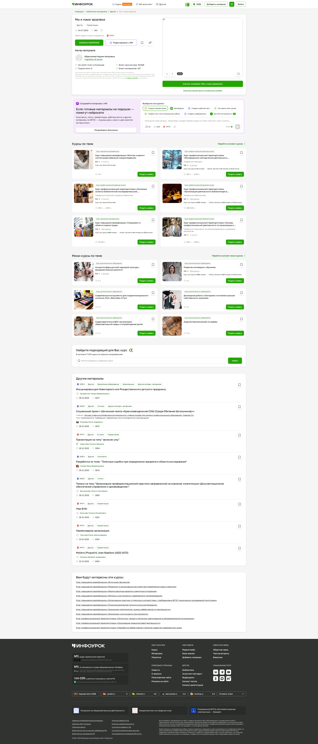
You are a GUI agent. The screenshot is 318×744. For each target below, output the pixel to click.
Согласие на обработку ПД (121, 727)
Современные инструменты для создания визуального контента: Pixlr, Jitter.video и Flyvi (121, 296)
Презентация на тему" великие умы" (97, 439)
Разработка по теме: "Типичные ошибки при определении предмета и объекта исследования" (131, 461)
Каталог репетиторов (192, 685)
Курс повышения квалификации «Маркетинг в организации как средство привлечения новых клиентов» (126, 586)
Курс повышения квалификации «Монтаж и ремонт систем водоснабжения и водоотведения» (120, 156)
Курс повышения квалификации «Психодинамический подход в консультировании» (116, 605)
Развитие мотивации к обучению (200, 267)
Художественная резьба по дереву (200, 322)
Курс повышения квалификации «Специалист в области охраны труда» (118, 224)
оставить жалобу (132, 78)
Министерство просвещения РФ (83, 734)
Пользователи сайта (161, 677)
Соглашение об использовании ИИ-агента (126, 734)
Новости (156, 670)
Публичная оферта (78, 727)
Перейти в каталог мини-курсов (227, 255)
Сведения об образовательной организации (87, 720)
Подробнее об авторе (93, 59)
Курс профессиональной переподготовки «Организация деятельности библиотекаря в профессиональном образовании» (205, 191)
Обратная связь (220, 649)
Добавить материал (191, 657)
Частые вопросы (221, 653)
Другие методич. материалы (149, 384)
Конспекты (102, 456)
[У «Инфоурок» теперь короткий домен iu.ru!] (82, 4)
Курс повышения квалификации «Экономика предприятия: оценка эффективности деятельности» (123, 609)
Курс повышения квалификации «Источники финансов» (103, 582)
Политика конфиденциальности (123, 724)
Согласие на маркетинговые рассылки (125, 730)
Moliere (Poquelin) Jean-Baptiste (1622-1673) (102, 552)
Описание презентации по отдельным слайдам (202, 90)
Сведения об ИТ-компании (81, 724)
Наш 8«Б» (81, 508)
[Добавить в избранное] (142, 43)
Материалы (157, 653)
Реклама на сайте (160, 681)
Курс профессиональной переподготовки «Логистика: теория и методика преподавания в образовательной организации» (135, 618)
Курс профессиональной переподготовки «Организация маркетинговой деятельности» (118, 623)
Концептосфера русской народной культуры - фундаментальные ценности (117, 268)
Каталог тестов (189, 681)
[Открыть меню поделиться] (150, 43)
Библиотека (188, 670)
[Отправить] (237, 126)
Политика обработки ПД (120, 720)
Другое (79, 25)
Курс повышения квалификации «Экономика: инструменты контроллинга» (112, 614)
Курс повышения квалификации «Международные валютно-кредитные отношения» (116, 591)
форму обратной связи (232, 734)
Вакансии (217, 657)
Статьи (100, 478)
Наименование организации (92, 530)
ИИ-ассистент (145, 4)
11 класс (101, 406)
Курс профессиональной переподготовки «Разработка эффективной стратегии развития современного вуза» (129, 627)
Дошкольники (128, 384)
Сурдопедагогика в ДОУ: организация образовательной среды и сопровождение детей (119, 323)
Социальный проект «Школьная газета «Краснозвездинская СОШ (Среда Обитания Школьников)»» (135, 411)
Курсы (123, 4)
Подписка (156, 657)
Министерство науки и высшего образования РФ (89, 730)
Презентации (92, 25)
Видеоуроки (188, 677)
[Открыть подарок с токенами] (187, 4)
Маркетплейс (188, 649)
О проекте (156, 673)
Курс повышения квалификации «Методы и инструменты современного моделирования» (119, 596)
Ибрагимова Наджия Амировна (99, 56)
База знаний (188, 653)
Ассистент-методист (192, 673)
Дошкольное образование (108, 384)
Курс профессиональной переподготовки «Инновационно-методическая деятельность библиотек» (205, 158)
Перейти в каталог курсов (230, 144)
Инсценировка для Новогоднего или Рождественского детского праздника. (121, 389)
